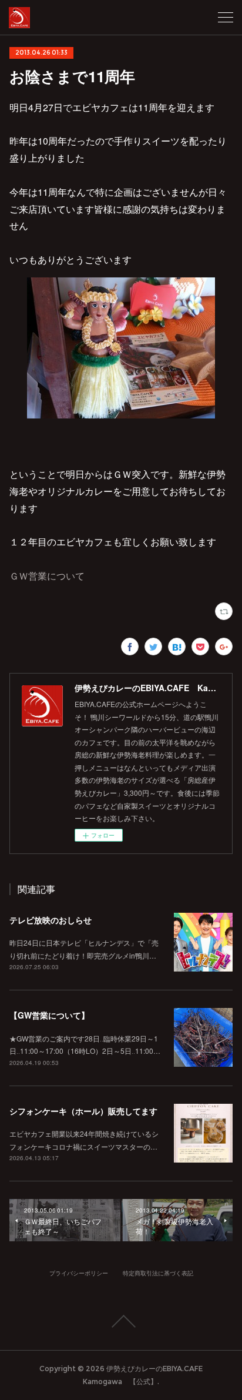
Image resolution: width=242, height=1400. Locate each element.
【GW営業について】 (49, 1015)
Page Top (121, 1321)
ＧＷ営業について (47, 575)
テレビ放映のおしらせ (50, 920)
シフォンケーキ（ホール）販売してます (83, 1111)
